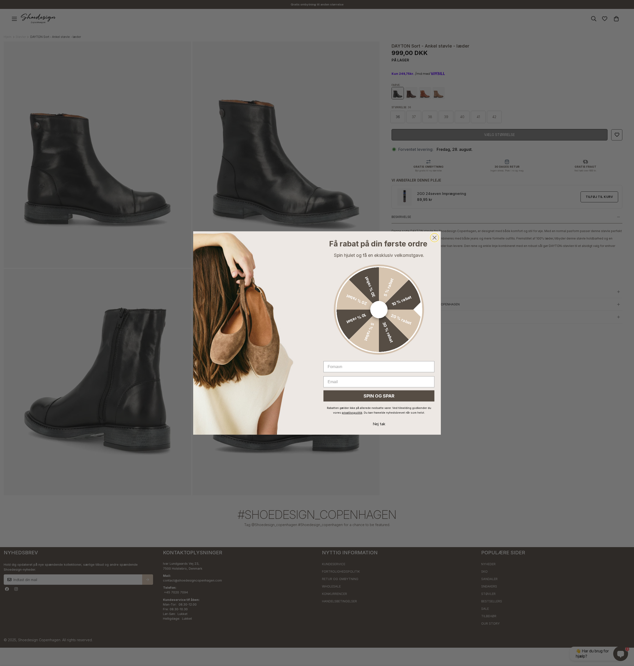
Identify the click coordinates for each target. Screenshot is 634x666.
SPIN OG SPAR (379, 396)
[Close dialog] (434, 237)
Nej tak (379, 424)
